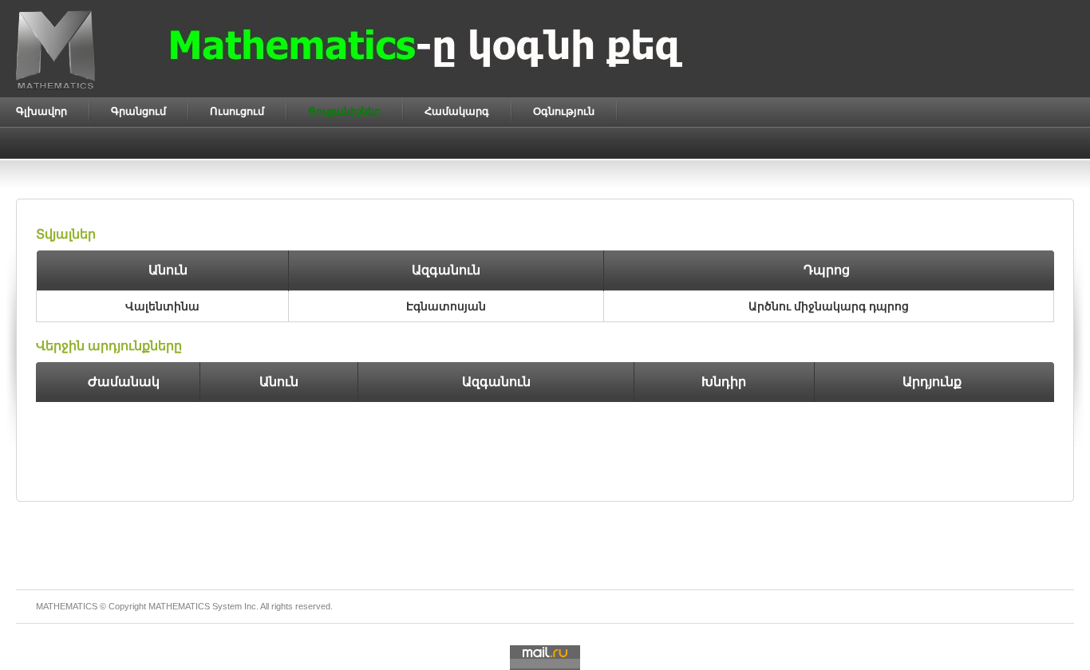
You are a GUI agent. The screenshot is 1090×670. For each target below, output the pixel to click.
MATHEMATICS (179, 606)
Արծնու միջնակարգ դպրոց (828, 306)
